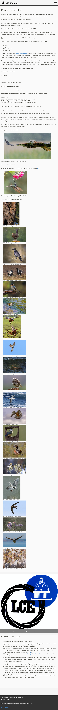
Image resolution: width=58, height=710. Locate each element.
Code (30, 652)
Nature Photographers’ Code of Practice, (34, 654)
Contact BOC (4, 707)
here (38, 168)
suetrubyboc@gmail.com (21, 53)
